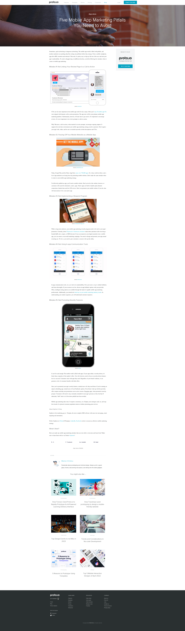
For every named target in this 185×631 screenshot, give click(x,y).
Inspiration (63, 535)
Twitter (53, 615)
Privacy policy (107, 607)
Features (66, 2)
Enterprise (70, 607)
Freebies (88, 605)
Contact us (106, 604)
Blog (105, 2)
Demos (83, 2)
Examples (74, 2)
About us (106, 598)
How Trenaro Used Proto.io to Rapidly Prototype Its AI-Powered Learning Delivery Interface (63, 504)
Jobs (105, 602)
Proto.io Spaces (53, 605)
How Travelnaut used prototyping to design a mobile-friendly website (92, 504)
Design (92, 569)
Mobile (81, 448)
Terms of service (108, 605)
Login (118, 2)
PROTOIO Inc (91, 622)
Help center (88, 598)
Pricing (90, 2)
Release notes (89, 604)
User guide (88, 600)
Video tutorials (89, 602)
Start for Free (130, 2)
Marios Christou (67, 461)
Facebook (54, 613)
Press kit (106, 600)
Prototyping (64, 498)
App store (76, 448)
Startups (92, 535)
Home (51, 601)
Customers (98, 2)
